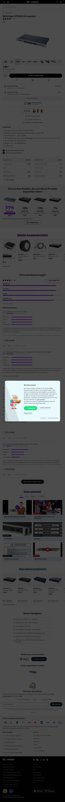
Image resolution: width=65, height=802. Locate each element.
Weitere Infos (28, 413)
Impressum (43, 418)
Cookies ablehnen (45, 408)
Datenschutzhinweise (53, 418)
